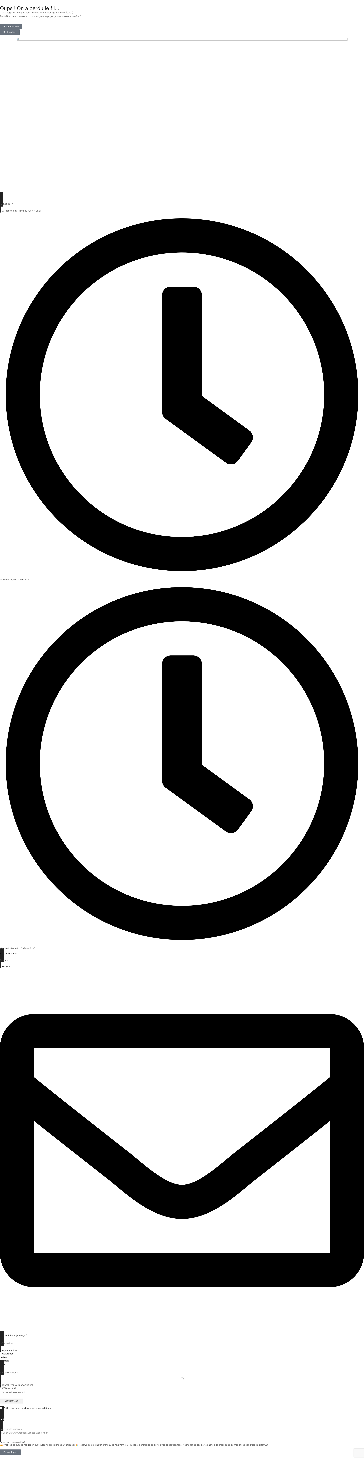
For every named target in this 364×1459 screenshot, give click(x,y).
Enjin (51, 1432)
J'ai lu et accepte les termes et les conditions (27, 1408)
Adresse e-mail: (8, 1388)
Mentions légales (9, 1419)
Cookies (43, 1419)
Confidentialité (29, 1419)
